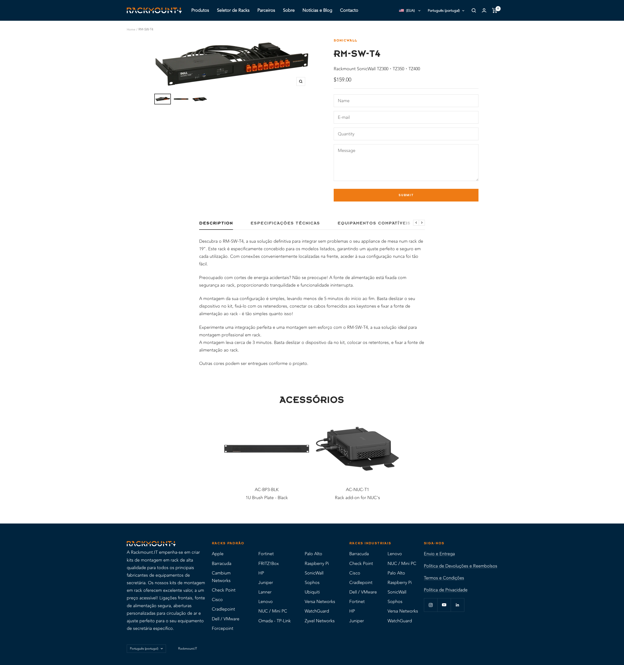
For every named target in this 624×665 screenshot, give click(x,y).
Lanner (265, 592)
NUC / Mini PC (272, 611)
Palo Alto (313, 553)
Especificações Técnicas (285, 223)
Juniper (265, 582)
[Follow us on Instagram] (430, 605)
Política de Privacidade (446, 589)
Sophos (312, 582)
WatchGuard (317, 611)
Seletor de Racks (233, 10)
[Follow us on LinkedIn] (457, 605)
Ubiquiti (312, 592)
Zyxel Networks (320, 620)
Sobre (289, 10)
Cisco (217, 599)
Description (216, 223)
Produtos (200, 10)
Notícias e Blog (317, 10)
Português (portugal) (444, 10)
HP (261, 573)
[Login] (484, 10)
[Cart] (494, 10)
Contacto (349, 10)
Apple (218, 553)
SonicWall (345, 40)
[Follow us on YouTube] (444, 605)
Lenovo (265, 601)
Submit (406, 195)
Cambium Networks (221, 577)
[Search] (474, 10)
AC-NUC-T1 (357, 489)
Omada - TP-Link (274, 620)
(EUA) (410, 10)
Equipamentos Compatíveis (374, 223)
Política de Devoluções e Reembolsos (460, 566)
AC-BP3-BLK (267, 489)
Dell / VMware (225, 618)
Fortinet (266, 553)
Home (131, 29)
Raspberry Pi (317, 563)
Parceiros (266, 10)
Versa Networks (320, 601)
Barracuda (221, 563)
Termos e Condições (444, 577)
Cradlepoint (223, 609)
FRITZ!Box (268, 563)
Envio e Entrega (439, 553)
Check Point (223, 590)
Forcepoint (222, 628)
